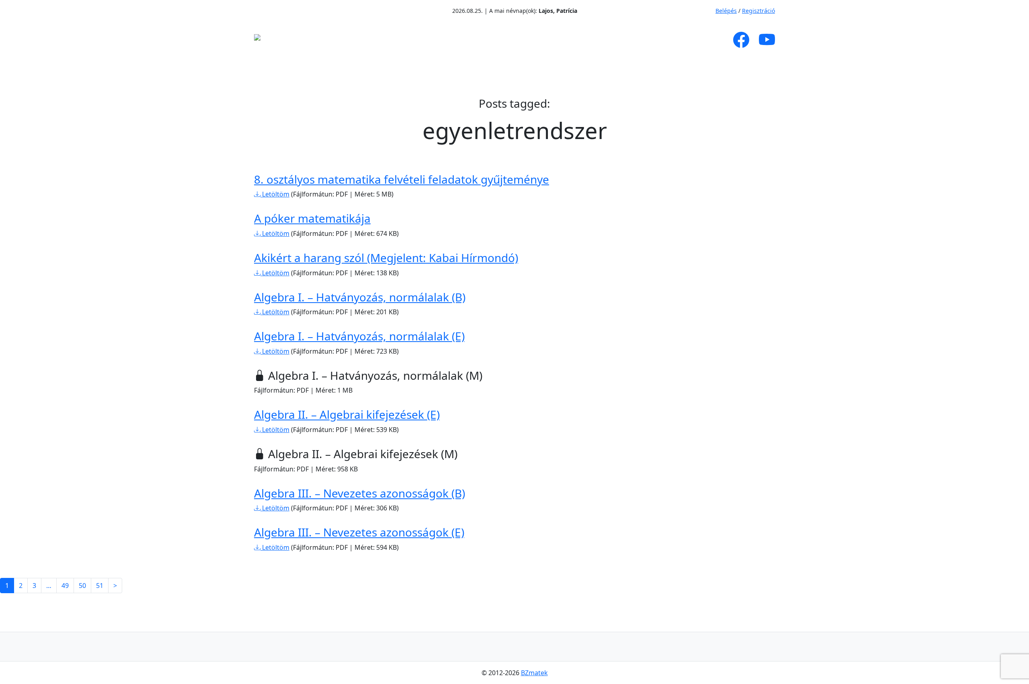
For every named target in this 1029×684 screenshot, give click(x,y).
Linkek (625, 39)
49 (65, 585)
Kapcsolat (673, 39)
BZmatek (534, 672)
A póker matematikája (312, 218)
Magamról (357, 39)
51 (99, 585)
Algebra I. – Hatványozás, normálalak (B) (359, 297)
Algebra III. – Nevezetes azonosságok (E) (359, 532)
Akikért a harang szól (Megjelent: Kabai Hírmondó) (386, 257)
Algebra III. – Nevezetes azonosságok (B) (359, 493)
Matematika (470, 39)
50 (82, 585)
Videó (533, 39)
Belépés (726, 10)
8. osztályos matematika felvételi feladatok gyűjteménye (401, 179)
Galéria (573, 39)
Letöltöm (274, 194)
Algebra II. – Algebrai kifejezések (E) (347, 414)
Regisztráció (758, 10)
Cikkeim (412, 39)
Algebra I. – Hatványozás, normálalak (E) (359, 336)
